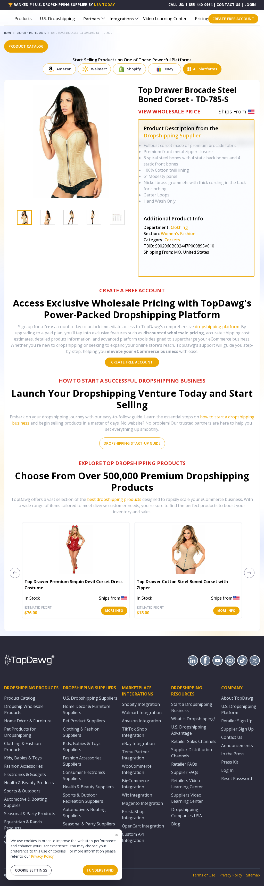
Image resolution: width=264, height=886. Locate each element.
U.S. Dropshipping (57, 18)
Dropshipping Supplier (172, 135)
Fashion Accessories (23, 766)
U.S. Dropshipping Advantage (188, 730)
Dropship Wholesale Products (24, 709)
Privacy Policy (42, 856)
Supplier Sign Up (237, 729)
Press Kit (229, 762)
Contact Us (231, 737)
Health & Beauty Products (29, 782)
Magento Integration (142, 803)
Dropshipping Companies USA (186, 812)
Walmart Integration (142, 712)
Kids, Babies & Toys (23, 758)
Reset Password (236, 778)
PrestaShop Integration (133, 815)
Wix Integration (137, 795)
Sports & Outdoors (22, 791)
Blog (175, 824)
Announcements (237, 745)
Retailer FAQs (184, 764)
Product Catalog (19, 698)
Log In (227, 770)
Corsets (172, 240)
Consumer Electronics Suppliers (84, 775)
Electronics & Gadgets (25, 774)
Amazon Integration (141, 721)
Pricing (201, 18)
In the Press (232, 754)
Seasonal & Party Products (29, 813)
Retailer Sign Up (236, 721)
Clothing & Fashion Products (22, 746)
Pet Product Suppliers (84, 721)
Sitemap (253, 875)
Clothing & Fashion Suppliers (81, 732)
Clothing (179, 227)
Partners (91, 19)
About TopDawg (237, 698)
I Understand (100, 870)
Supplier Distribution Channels (191, 753)
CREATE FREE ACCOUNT (233, 18)
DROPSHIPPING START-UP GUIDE (132, 443)
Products (23, 18)
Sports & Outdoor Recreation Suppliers (83, 798)
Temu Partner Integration (135, 755)
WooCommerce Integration (137, 769)
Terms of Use (203, 875)
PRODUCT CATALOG (26, 46)
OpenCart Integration (143, 826)
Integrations (122, 19)
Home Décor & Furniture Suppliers (86, 709)
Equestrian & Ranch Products (23, 825)
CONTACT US (228, 4)
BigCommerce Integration (135, 784)
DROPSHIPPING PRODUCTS (31, 33)
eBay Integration (138, 743)
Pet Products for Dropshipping (20, 732)
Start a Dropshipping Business (191, 707)
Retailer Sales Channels (193, 741)
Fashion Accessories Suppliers (82, 761)
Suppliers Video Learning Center (187, 798)
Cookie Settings (31, 870)
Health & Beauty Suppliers (88, 787)
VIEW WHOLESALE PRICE (169, 111)
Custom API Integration (133, 837)
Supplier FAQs (184, 772)
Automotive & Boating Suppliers (84, 812)
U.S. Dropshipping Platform (238, 709)
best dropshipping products (114, 499)
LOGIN (250, 4)
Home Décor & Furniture (28, 721)
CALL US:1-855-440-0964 (190, 4)
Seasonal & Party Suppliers (89, 824)
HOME (7, 33)
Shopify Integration (141, 704)
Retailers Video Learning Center (187, 784)
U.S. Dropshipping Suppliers (90, 698)
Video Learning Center (165, 18)
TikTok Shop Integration (134, 732)
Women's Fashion (178, 233)
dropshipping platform (217, 326)
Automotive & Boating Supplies (25, 802)
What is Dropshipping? (193, 719)
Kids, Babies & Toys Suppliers (82, 746)
